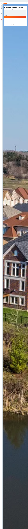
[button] (1, 3)
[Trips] (1, 17)
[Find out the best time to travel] (1, 15)
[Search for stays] (1, 7)
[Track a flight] (1, 13)
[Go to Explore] (1, 12)
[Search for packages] (1, 10)
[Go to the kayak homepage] (5, 3)
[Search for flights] (1, 5)
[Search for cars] (1, 8)
